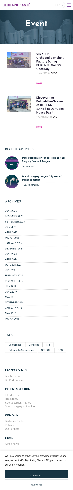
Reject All (36, 485)
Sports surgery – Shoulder (20, 406)
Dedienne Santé (14, 421)
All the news (12, 443)
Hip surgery (11, 398)
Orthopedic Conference (21, 350)
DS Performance (14, 380)
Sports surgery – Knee (18, 402)
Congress (34, 344)
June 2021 (11, 270)
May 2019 (10, 297)
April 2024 (11, 259)
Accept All (36, 476)
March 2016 (12, 318)
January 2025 (13, 243)
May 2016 (10, 313)
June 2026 (11, 211)
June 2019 (11, 291)
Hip (48, 344)
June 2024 (11, 254)
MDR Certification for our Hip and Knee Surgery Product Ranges (44, 159)
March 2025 (12, 237)
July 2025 (10, 227)
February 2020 (14, 275)
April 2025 (11, 232)
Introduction (12, 395)
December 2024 (14, 248)
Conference (15, 344)
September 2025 (15, 221)
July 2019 (10, 286)
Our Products (12, 376)
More (39, 83)
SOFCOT (45, 350)
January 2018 (13, 308)
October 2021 (13, 264)
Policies (9, 425)
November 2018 (14, 302)
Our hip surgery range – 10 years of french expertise (41, 178)
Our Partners (12, 428)
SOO (60, 350)
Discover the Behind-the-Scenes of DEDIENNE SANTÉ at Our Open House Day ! (50, 105)
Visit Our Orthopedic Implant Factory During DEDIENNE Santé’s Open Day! (50, 61)
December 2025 (14, 216)
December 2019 (14, 281)
